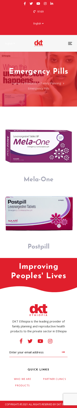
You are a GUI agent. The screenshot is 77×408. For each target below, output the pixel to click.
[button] (38, 23)
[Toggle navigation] (61, 43)
